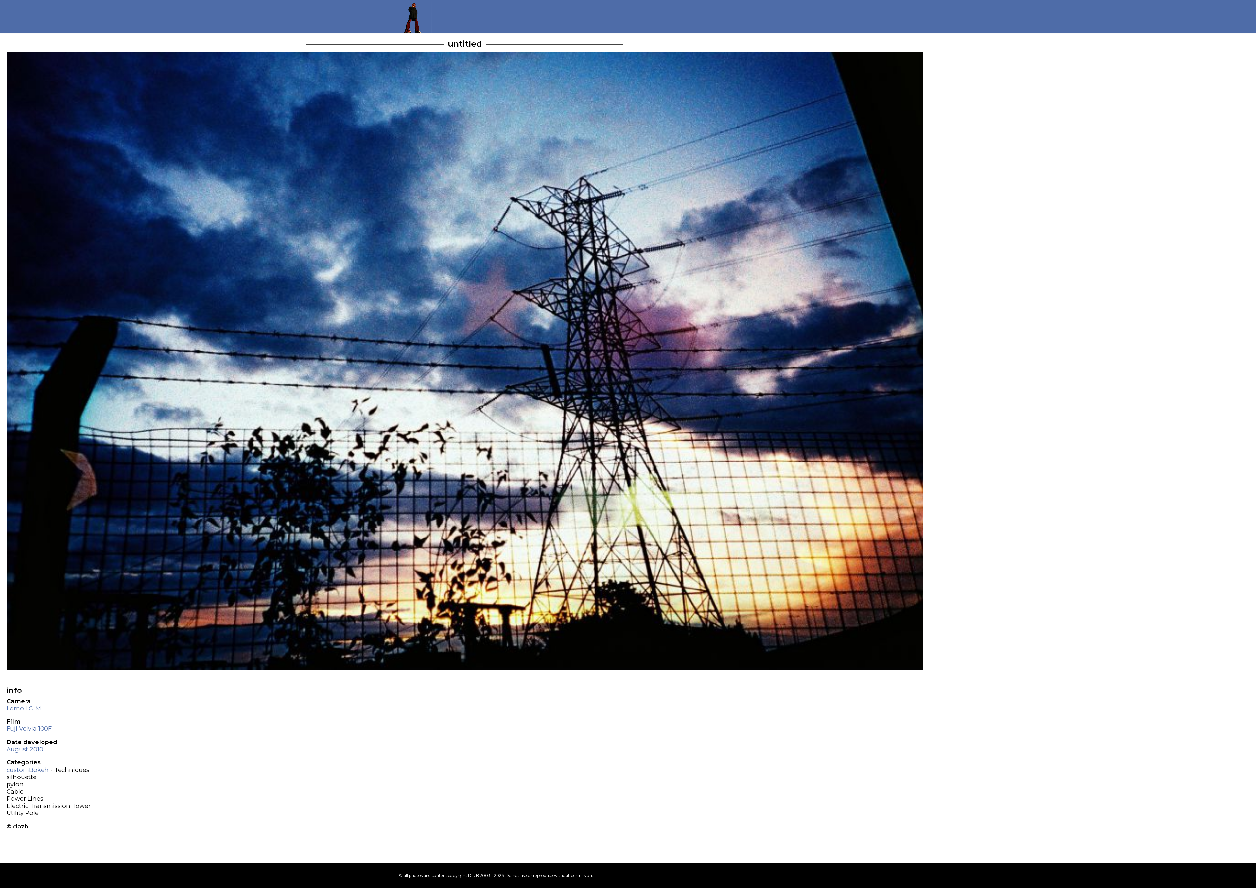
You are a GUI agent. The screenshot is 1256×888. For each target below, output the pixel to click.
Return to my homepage (415, 16)
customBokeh (28, 770)
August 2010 (25, 749)
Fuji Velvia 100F (29, 728)
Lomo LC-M (24, 708)
